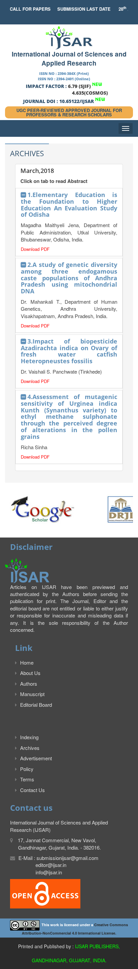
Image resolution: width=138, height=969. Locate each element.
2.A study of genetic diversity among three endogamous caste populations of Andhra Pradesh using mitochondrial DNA (69, 278)
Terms (27, 779)
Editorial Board (36, 704)
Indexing (29, 737)
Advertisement (36, 758)
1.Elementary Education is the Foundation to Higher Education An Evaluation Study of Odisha (69, 204)
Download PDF (35, 249)
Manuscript (32, 693)
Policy (26, 768)
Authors (28, 683)
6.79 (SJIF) (79, 86)
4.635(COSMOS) (90, 93)
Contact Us (32, 789)
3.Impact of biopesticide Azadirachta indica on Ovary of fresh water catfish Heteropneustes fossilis (69, 351)
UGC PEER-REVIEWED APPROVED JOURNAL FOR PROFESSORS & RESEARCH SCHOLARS (69, 112)
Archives (30, 747)
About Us (30, 672)
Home (26, 662)
